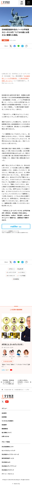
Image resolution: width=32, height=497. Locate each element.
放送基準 (4, 425)
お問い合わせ (5, 436)
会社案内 (4, 413)
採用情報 (4, 417)
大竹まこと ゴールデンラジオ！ (13, 344)
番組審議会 (5, 428)
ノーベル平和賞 (21, 275)
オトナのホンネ (11, 275)
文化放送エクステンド (8, 470)
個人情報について (7, 432)
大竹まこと (12, 269)
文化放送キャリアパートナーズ (10, 454)
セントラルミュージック (8, 450)
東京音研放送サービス (8, 458)
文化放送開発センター (8, 446)
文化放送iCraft (6, 462)
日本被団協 (16, 279)
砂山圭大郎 (20, 269)
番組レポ (5, 40)
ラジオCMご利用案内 (7, 421)
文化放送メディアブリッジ (9, 466)
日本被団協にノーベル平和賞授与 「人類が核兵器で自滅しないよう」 (16, 78)
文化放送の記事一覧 (8, 389)
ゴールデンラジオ (11, 272)
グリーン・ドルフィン (8, 474)
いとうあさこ (22, 272)
